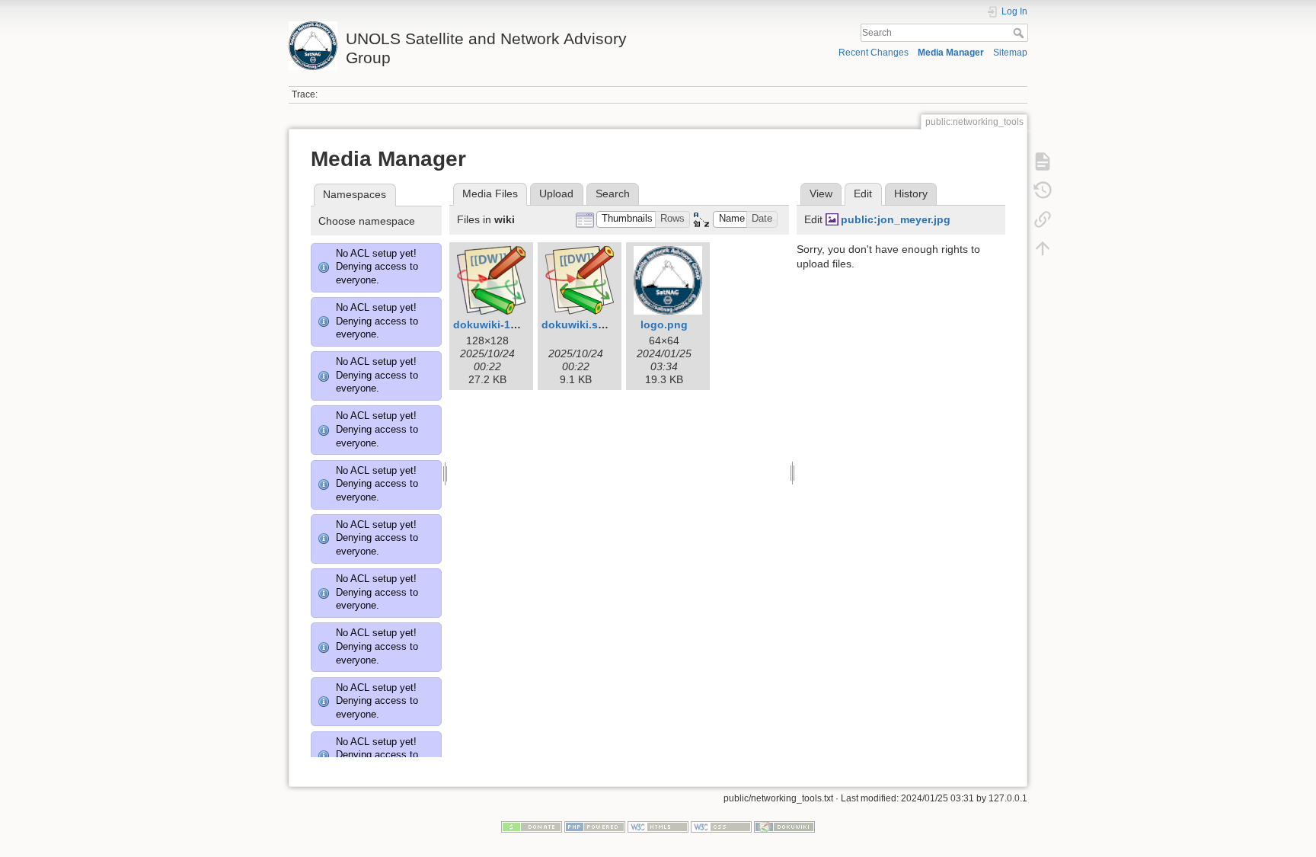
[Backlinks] (1042, 219)
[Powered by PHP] (594, 825)
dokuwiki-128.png (499, 324)
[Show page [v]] (1042, 161)
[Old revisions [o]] (1042, 190)
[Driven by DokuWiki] (784, 825)
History (911, 193)
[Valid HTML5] (658, 825)
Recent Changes (873, 52)
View (821, 193)
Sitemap (1010, 52)
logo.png (664, 324)
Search (1020, 32)
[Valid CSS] (721, 825)
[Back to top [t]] (1042, 248)
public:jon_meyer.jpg (895, 219)
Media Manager (951, 52)
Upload (556, 193)
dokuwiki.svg (576, 324)
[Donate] (531, 825)
